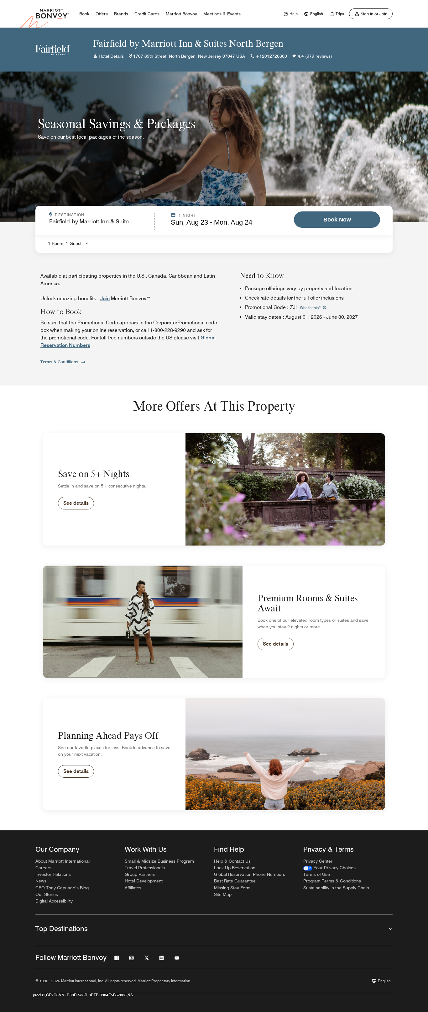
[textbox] (100, 224)
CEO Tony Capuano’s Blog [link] (62, 887)
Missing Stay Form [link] (232, 887)
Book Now (337, 219)
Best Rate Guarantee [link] (235, 880)
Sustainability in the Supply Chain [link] (336, 887)
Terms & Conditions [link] (59, 361)
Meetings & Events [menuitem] (222, 13)
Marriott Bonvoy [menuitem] (181, 13)
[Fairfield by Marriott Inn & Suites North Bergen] (52, 49)
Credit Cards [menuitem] (146, 13)
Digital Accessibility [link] (54, 900)
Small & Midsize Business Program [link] (159, 861)
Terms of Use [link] (316, 874)
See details (76, 503)
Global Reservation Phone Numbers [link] (249, 874)
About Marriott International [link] (62, 861)
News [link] (40, 880)
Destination (96, 215)
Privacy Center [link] (317, 861)
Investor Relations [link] (53, 874)
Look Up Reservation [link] (234, 867)
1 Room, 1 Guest (64, 243)
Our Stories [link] (46, 894)
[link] (290, 14)
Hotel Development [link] (144, 880)
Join (105, 298)
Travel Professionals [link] (145, 867)
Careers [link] (43, 867)
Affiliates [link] (133, 887)
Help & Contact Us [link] (232, 861)
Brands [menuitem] (121, 13)
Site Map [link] (223, 894)
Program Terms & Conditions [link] (332, 880)
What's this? (310, 307)
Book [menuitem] (84, 13)
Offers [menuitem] (102, 13)
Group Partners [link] (140, 874)
